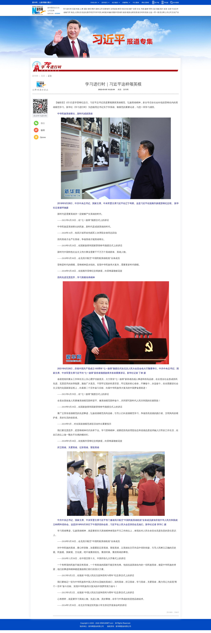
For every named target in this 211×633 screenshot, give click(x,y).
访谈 (154, 9)
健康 (146, 9)
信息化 (84, 12)
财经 (89, 9)
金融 (65, 12)
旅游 (124, 12)
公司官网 (50, 10)
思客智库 (106, 9)
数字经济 (90, 12)
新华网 (35, 75)
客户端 (157, 2)
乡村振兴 (104, 12)
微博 (43, 130)
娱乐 (139, 12)
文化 (138, 9)
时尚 (143, 12)
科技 (123, 9)
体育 (135, 9)
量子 (131, 9)
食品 (72, 12)
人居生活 (78, 12)
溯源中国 (115, 12)
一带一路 (155, 12)
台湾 (101, 9)
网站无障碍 (145, 2)
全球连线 (113, 9)
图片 (162, 9)
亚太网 (162, 12)
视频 (158, 9)
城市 (121, 12)
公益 (150, 12)
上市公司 (168, 12)
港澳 (97, 9)
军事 (150, 9)
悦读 (146, 12)
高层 (74, 9)
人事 (81, 9)
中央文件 (175, 9)
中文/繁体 (136, 2)
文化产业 (175, 12)
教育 (119, 9)
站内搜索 (176, 2)
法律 (169, 9)
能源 (128, 12)
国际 (85, 9)
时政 (77, 9)
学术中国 (97, 12)
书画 (142, 9)
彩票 (135, 12)
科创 (127, 9)
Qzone (43, 137)
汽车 (69, 12)
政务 (165, 9)
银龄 (110, 12)
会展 (132, 12)
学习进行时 (67, 9)
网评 (93, 9)
